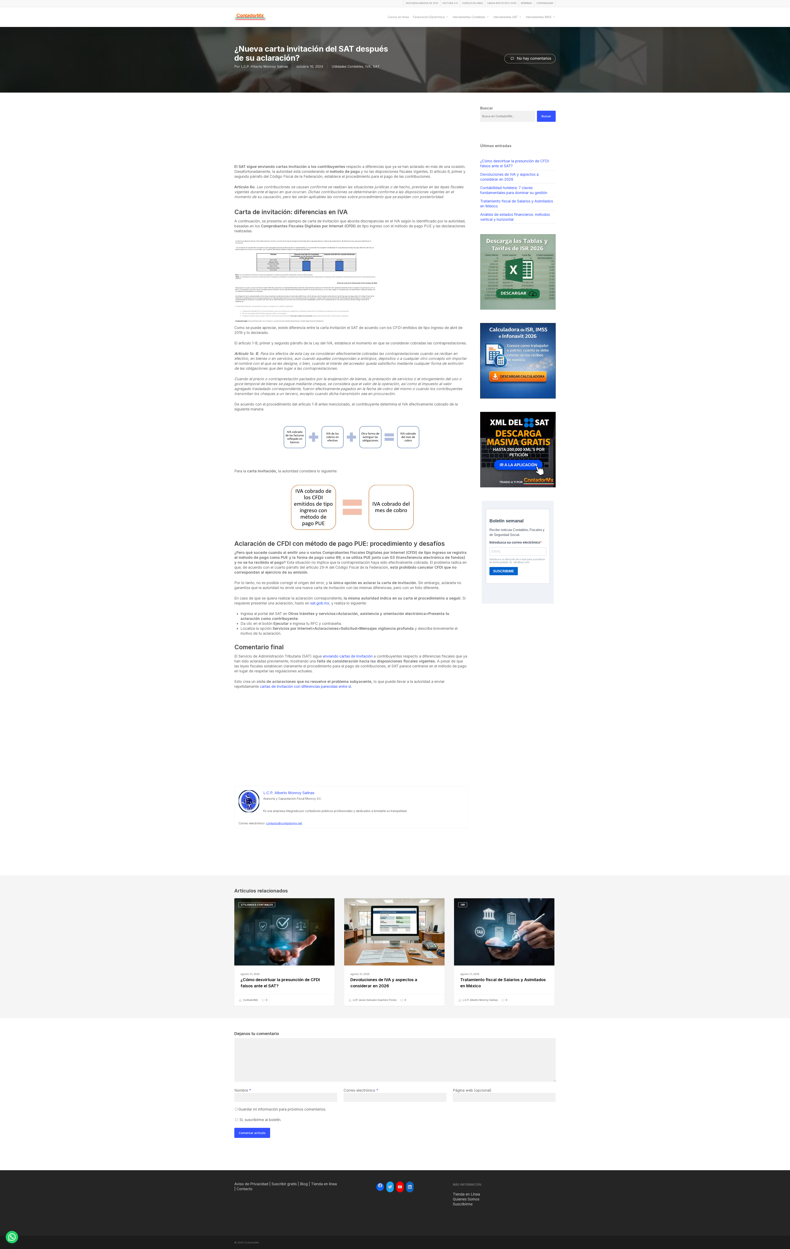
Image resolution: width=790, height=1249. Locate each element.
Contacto (244, 1189)
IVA (368, 66)
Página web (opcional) (472, 1090)
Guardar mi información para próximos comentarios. (282, 1109)
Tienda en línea (324, 1184)
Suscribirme (463, 1204)
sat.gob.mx (319, 603)
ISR (463, 904)
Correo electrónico (361, 1090)
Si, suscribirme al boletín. (259, 1120)
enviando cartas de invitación (348, 656)
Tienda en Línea (466, 1194)
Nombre (242, 1090)
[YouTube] (400, 1187)
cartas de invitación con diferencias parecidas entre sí (305, 686)
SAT (376, 66)
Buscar (546, 116)
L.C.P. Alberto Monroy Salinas (264, 66)
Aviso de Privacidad (251, 1184)
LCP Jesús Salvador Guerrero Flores (374, 1000)
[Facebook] (380, 1186)
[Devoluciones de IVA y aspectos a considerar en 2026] (394, 952)
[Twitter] (390, 1187)
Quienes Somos (466, 1199)
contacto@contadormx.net (284, 823)
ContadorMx (250, 1000)
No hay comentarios (533, 58)
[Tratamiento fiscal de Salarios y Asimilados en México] (504, 952)
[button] (12, 1237)
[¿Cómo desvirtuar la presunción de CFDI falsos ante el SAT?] (284, 952)
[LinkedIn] (410, 1187)
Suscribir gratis (284, 1184)
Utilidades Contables (347, 66)
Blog (304, 1184)
